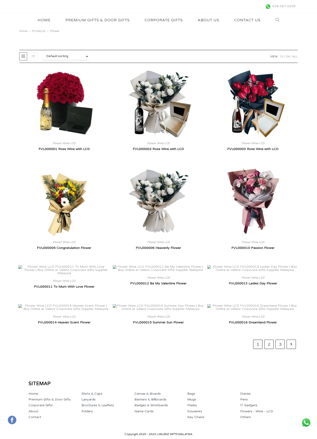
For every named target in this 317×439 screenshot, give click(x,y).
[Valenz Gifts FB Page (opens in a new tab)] (12, 420)
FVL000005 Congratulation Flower (64, 248)
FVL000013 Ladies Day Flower (253, 283)
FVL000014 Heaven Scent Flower (64, 322)
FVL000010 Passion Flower (253, 248)
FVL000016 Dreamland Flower (253, 322)
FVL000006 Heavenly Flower (158, 248)
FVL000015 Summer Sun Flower (158, 322)
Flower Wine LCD (64, 143)
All (295, 56)
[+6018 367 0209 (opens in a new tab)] (306, 422)
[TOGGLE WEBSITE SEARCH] (277, 20)
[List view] (33, 56)
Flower (55, 31)
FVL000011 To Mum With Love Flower (64, 287)
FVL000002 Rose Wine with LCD (158, 149)
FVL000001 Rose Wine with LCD (64, 149)
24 (288, 56)
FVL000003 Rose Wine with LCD (252, 149)
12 (282, 56)
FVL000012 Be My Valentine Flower (158, 283)
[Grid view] (23, 56)
